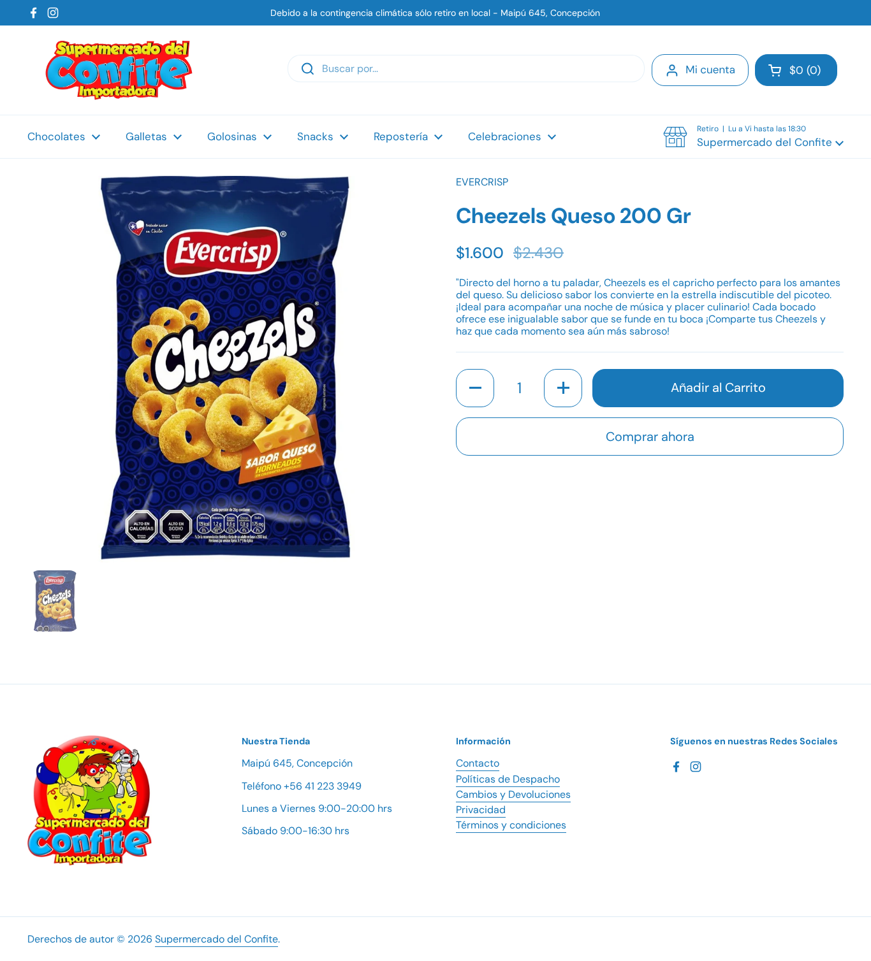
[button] (796, 70)
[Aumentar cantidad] (563, 387)
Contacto (477, 763)
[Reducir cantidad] (475, 387)
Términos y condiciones (511, 825)
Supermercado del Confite (216, 939)
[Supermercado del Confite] (118, 70)
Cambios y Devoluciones (513, 794)
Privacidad (481, 809)
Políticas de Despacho (508, 779)
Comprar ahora (650, 436)
